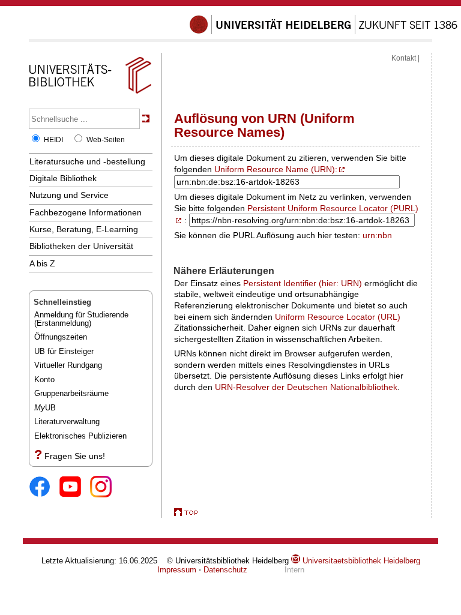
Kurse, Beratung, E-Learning (83, 229)
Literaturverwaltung (67, 421)
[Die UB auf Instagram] (105, 487)
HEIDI (53, 139)
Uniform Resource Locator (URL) (337, 317)
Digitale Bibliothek (63, 178)
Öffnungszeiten (60, 336)
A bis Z (42, 263)
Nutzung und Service (69, 195)
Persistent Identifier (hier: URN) (302, 283)
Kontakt (403, 58)
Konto (44, 379)
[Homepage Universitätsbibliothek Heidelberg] (90, 93)
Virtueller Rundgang (68, 365)
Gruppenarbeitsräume (71, 393)
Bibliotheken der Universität (81, 246)
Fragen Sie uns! (74, 456)
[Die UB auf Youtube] (74, 487)
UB (45, 407)
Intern (294, 569)
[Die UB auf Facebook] (44, 487)
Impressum (176, 569)
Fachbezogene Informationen (85, 212)
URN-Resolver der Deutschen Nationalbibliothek (306, 387)
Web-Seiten (105, 139)
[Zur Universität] (323, 32)
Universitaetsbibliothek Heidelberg (360, 560)
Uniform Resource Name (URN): (275, 169)
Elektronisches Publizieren (80, 435)
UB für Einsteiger (64, 351)
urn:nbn (377, 235)
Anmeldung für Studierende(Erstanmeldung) (81, 319)
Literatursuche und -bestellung (87, 161)
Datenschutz (225, 569)
